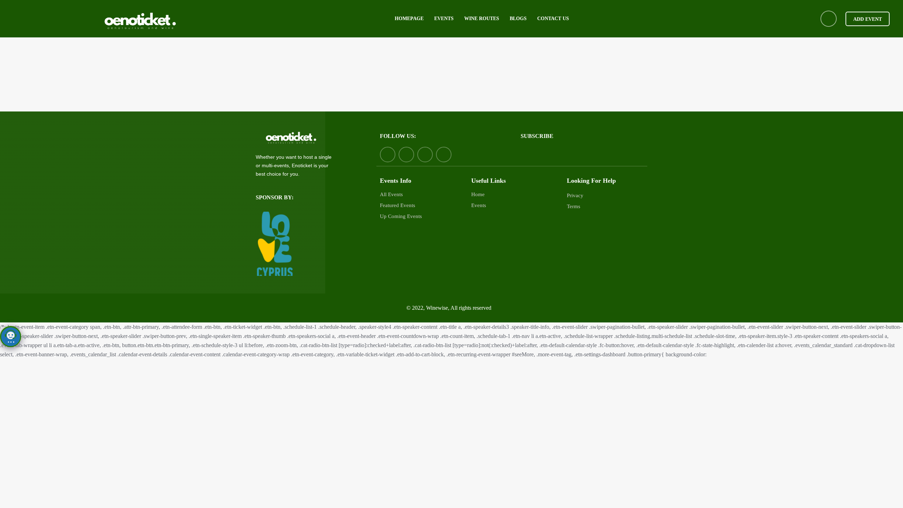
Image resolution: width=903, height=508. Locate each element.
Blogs (518, 18)
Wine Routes (481, 18)
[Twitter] (406, 154)
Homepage (409, 18)
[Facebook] (387, 154)
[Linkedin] (425, 154)
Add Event (867, 19)
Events (444, 18)
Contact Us (553, 18)
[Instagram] (444, 154)
